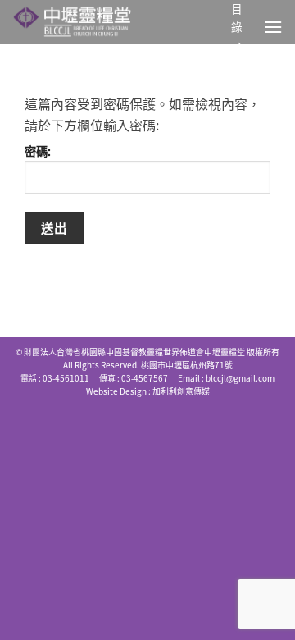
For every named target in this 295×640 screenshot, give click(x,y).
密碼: (38, 151)
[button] (273, 27)
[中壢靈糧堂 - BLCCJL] (89, 22)
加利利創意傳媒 (181, 391)
